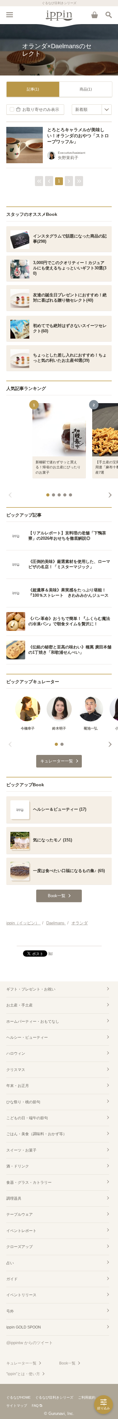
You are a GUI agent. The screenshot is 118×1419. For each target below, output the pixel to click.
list (50, 953)
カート (94, 14)
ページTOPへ (59, 938)
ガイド (12, 1279)
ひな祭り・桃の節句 (23, 1102)
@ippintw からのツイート (29, 1342)
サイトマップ (16, 1405)
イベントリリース (21, 1295)
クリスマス (15, 1070)
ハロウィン (15, 1053)
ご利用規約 (86, 1397)
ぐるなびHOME (18, 1397)
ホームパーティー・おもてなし (32, 1021)
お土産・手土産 (19, 1005)
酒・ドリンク (17, 1166)
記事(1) (33, 89)
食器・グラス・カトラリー (29, 1182)
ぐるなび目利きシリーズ (54, 1397)
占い (10, 1263)
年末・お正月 (17, 1086)
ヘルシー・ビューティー (27, 1037)
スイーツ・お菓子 (21, 1150)
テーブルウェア (19, 1214)
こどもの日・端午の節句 (27, 1118)
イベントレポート (21, 1231)
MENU (9, 14)
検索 (108, 14)
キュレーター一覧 (21, 1363)
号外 (10, 1311)
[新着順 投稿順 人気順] (92, 109)
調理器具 (13, 1198)
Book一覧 (67, 1363)
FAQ (35, 1405)
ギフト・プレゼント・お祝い (30, 989)
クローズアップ (19, 1247)
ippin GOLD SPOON (23, 1327)
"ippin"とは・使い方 (23, 1374)
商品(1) (86, 89)
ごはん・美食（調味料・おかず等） (36, 1134)
